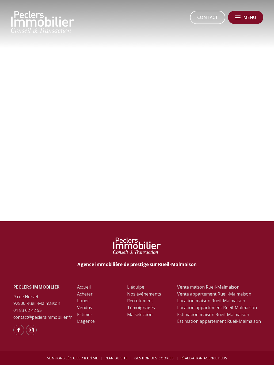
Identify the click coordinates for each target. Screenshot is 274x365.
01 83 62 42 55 (27, 310)
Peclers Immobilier (36, 287)
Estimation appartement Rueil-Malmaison (219, 321)
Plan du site (116, 358)
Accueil (84, 287)
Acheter (85, 294)
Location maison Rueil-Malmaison (211, 301)
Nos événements (144, 294)
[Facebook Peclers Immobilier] (19, 330)
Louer (83, 301)
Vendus (84, 307)
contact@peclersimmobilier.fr (42, 317)
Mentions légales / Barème (72, 358)
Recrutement (140, 301)
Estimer (84, 314)
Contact (207, 17)
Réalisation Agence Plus (204, 358)
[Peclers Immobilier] (43, 32)
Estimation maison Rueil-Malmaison (213, 314)
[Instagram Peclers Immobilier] (31, 330)
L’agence (86, 321)
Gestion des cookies (154, 358)
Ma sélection (140, 314)
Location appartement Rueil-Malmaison (217, 307)
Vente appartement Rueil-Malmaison (214, 294)
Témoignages (141, 307)
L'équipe (135, 287)
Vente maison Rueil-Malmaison (208, 287)
